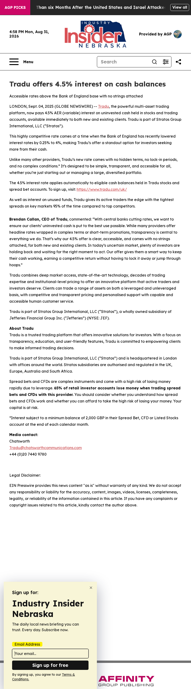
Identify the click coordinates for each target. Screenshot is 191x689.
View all (179, 7)
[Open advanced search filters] (165, 61)
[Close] (91, 587)
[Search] (154, 61)
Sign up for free (50, 665)
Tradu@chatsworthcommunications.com (45, 447)
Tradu (103, 106)
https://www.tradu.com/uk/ (102, 189)
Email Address (27, 644)
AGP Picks (15, 7)
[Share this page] (178, 61)
